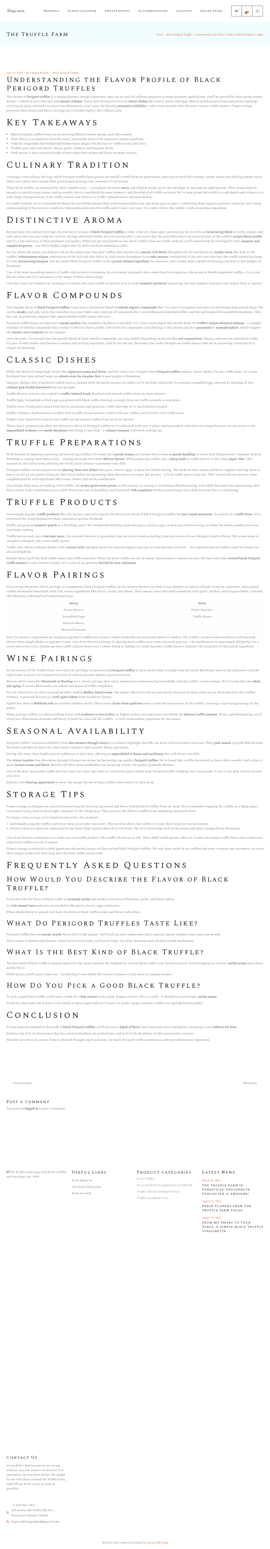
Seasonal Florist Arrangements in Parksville (165, 1185)
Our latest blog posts (87, 1186)
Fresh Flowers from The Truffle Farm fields (227, 1208)
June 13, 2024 (14, 73)
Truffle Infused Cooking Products (158, 1191)
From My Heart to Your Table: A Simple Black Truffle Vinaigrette (233, 1226)
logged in (31, 1108)
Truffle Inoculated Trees (152, 1198)
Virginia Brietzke (39, 73)
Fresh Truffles (146, 1178)
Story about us (82, 1180)
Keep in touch (81, 1193)
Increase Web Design (157, 1543)
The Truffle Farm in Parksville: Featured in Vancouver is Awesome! (226, 1189)
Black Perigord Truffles (179, 35)
